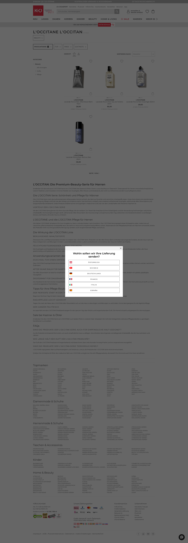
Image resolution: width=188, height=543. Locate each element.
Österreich (94, 262)
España (94, 290)
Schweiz (94, 268)
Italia (94, 285)
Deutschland (94, 273)
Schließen (121, 248)
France (94, 279)
